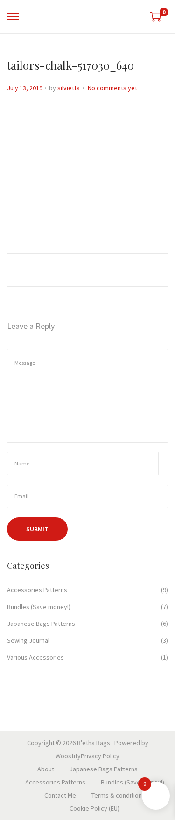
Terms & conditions (118, 795)
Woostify (68, 756)
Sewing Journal (28, 640)
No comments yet (112, 88)
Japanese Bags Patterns (41, 623)
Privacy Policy (100, 756)
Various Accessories (35, 657)
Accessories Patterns (37, 590)
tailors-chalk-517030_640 (70, 65)
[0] (155, 16)
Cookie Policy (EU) (94, 808)
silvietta (68, 88)
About (45, 769)
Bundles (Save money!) (38, 606)
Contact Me (60, 795)
